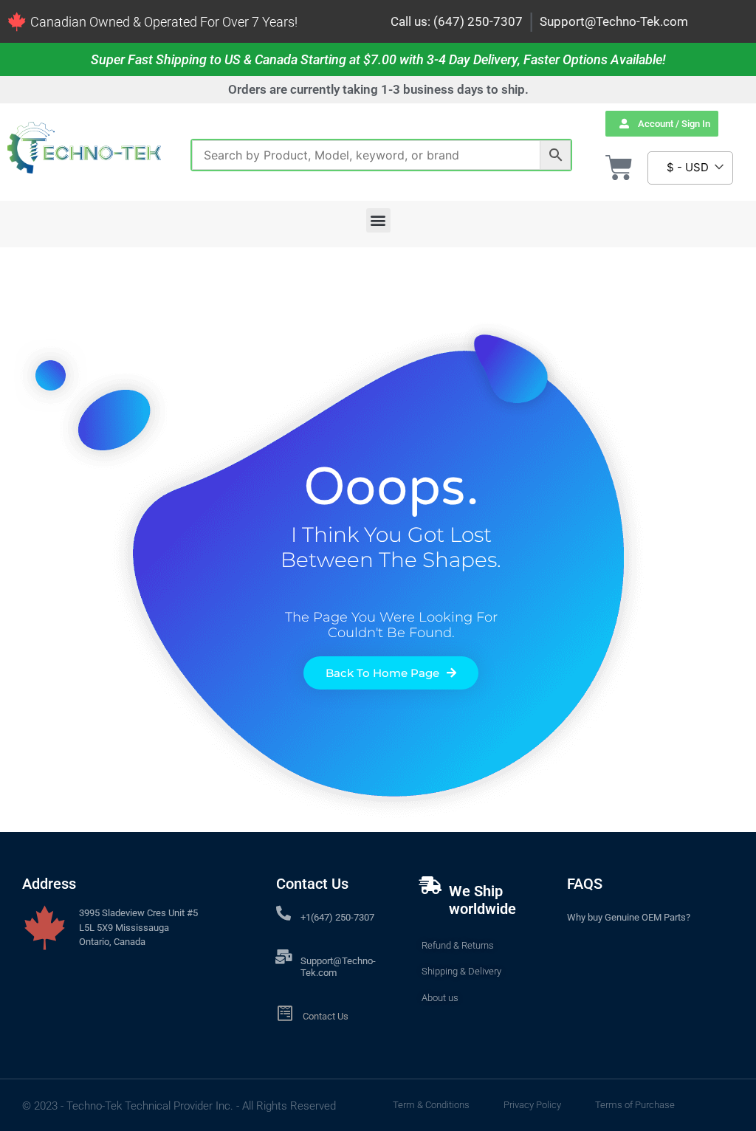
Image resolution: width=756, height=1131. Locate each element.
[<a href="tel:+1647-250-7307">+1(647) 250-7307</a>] (283, 913)
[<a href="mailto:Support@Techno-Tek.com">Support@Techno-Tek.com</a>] (283, 956)
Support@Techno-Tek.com (614, 21)
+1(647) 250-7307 (337, 917)
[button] (378, 220)
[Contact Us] (284, 1013)
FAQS (584, 884)
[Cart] (619, 168)
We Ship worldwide (482, 900)
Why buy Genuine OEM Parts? (628, 917)
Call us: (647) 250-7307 (457, 21)
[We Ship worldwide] (430, 885)
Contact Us (325, 1016)
